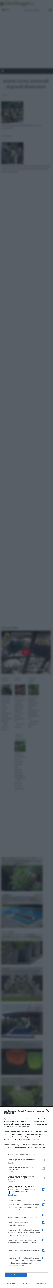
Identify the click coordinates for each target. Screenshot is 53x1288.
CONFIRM (15, 1275)
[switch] (43, 1160)
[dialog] (26, 1197)
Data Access (26, 1283)
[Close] (48, 1111)
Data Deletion (12, 1283)
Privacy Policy (40, 1283)
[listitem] (26, 1154)
